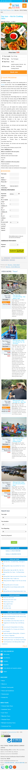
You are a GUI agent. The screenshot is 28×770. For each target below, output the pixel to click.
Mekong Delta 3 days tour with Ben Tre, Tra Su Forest (18, 342)
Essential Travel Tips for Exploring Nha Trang (13, 637)
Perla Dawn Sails (7, 608)
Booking (5, 302)
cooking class (7, 258)
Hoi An (2, 84)
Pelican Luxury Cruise (8, 601)
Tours (12, 10)
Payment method (3, 245)
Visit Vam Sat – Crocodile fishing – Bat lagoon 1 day (19, 296)
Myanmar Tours (6, 716)
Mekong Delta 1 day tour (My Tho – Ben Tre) (19, 401)
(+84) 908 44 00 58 (6, 1)
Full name (3, 173)
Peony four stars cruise (8, 597)
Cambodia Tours (6, 709)
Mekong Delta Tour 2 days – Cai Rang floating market (18, 440)
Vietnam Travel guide (7, 687)
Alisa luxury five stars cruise (9, 599)
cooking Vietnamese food (17, 258)
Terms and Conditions (8, 690)
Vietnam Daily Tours (7, 706)
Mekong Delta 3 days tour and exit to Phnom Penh (19, 483)
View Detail (5, 299)
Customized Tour (6, 726)
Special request (3, 229)
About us (4, 684)
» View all (24, 646)
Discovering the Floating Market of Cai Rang (13, 627)
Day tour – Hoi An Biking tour (13, 266)
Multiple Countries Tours (8, 722)
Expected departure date (3, 195)
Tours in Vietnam (14, 5)
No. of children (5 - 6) (4, 212)
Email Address (3, 178)
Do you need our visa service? (4, 224)
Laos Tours (5, 712)
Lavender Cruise (7, 606)
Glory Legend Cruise (8, 603)
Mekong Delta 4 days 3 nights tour (11, 578)
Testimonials (5, 694)
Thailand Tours (6, 719)
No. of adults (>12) (4, 200)
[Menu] (24, 6)
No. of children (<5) (3, 218)
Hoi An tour (12, 260)
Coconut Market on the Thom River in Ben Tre (13, 620)
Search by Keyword (6, 535)
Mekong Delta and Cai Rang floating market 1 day (14, 591)
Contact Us (5, 697)
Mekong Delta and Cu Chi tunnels (10, 584)
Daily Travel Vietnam (5, 10)
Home (3, 680)
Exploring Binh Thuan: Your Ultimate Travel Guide (14, 639)
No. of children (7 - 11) (4, 205)
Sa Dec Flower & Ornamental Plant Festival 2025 (14, 614)
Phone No (4, 181)
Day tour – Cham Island (14, 264)
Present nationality (4, 186)
